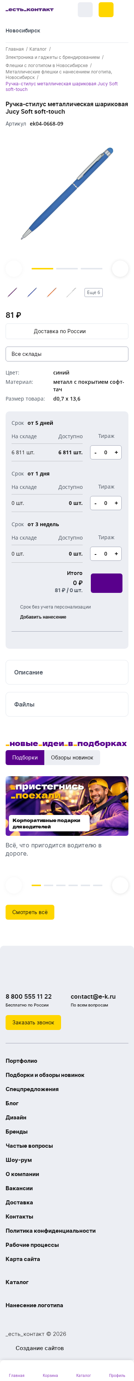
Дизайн (16, 1117)
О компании (22, 1174)
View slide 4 (73, 885)
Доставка (19, 1202)
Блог (12, 1103)
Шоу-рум (19, 1159)
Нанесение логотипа (34, 1305)
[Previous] (14, 268)
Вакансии (19, 1188)
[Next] (120, 268)
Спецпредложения (32, 1089)
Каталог (17, 1282)
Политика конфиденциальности (51, 1230)
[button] (106, 9)
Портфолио (21, 1060)
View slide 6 (97, 885)
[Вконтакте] (13, 977)
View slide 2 (67, 268)
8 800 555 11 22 (29, 996)
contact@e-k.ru (93, 996)
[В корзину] (106, 583)
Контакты (19, 1216)
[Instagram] (27, 977)
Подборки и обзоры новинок (45, 1074)
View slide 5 (85, 885)
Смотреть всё (30, 912)
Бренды (17, 1131)
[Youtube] (42, 977)
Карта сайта (23, 1259)
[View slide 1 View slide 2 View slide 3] (67, 205)
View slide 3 (91, 268)
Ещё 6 (93, 292)
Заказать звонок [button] (33, 1022)
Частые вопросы (29, 1145)
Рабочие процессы (32, 1244)
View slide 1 (42, 268)
